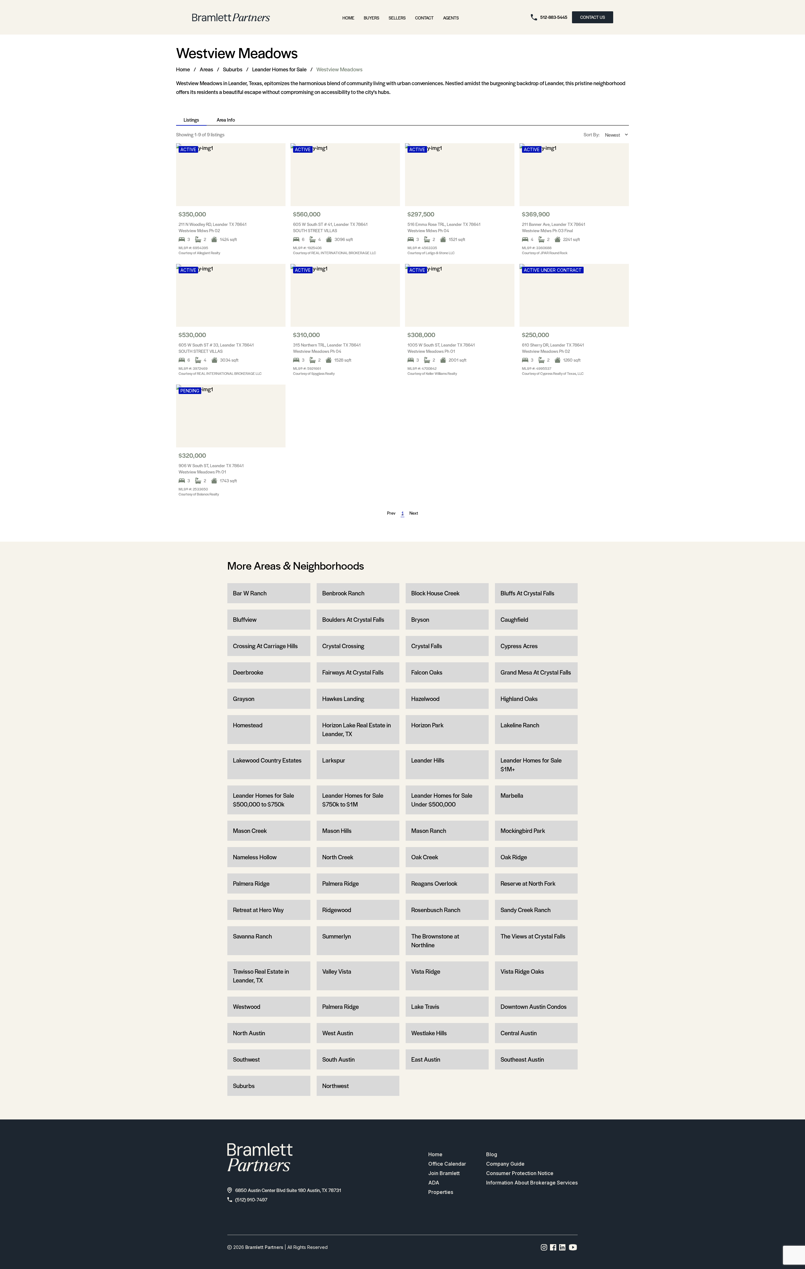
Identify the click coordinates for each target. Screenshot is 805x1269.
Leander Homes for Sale (279, 69)
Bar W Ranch (250, 593)
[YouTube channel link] (573, 1247)
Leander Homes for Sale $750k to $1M (352, 799)
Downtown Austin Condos (534, 1006)
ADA (433, 1182)
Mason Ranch (428, 830)
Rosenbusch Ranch (435, 909)
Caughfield (514, 619)
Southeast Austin (522, 1059)
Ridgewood (336, 909)
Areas (206, 69)
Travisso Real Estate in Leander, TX (261, 975)
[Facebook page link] (553, 1247)
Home (348, 18)
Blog (491, 1154)
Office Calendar (447, 1164)
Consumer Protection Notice (519, 1173)
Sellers (397, 18)
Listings (191, 119)
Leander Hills (427, 760)
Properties (440, 1192)
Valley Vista (336, 971)
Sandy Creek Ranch (526, 909)
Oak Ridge (514, 857)
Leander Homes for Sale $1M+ (531, 764)
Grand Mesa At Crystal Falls (536, 672)
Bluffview (245, 619)
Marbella (512, 795)
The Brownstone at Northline (435, 940)
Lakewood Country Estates (267, 760)
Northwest (335, 1085)
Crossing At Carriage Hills (265, 646)
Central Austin (519, 1033)
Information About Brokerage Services (532, 1182)
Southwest (246, 1059)
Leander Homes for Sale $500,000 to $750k (263, 799)
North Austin (249, 1033)
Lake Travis (425, 1006)
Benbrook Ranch (343, 593)
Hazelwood (425, 698)
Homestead (248, 725)
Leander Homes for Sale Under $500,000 (441, 799)
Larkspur (333, 760)
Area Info (226, 119)
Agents (451, 18)
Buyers (371, 18)
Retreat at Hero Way (258, 909)
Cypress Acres (519, 646)
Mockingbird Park (523, 830)
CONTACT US (592, 17)
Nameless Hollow (255, 857)
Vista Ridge (425, 971)
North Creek (337, 857)
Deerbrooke (248, 672)
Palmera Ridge (251, 883)
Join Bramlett (444, 1173)
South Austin (338, 1059)
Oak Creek (424, 857)
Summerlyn (336, 936)
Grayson (243, 698)
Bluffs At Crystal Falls (527, 593)
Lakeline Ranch (520, 725)
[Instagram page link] (544, 1247)
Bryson (420, 619)
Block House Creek (435, 593)
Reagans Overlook (434, 883)
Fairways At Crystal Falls (353, 672)
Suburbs (232, 69)
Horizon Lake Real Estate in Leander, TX (356, 729)
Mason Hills (337, 830)
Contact (424, 18)
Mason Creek (250, 830)
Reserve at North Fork (528, 883)
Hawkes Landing (343, 698)
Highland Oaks (519, 698)
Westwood (246, 1006)
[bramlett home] (231, 17)
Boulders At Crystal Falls (353, 619)
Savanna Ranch (252, 936)
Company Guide (505, 1164)
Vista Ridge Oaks (522, 971)
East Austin (425, 1059)
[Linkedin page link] (562, 1247)
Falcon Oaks (426, 672)
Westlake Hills (429, 1033)
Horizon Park (427, 725)
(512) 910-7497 (251, 1199)
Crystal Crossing (343, 646)
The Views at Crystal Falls (533, 936)
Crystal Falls (426, 646)
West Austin (337, 1033)
